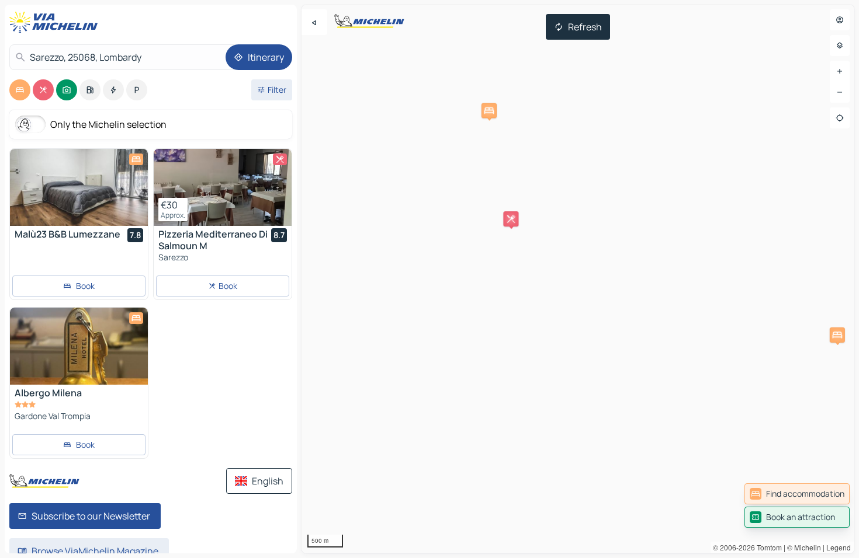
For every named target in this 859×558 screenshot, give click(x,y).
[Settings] (840, 45)
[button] (837, 335)
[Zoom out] (840, 92)
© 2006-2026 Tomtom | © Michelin (767, 547)
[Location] (840, 117)
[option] (19, 89)
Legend (838, 547)
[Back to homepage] (56, 22)
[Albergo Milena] (79, 346)
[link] (797, 493)
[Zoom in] (840, 71)
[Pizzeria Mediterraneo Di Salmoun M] (223, 187)
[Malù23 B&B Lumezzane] (79, 187)
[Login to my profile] (840, 19)
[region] (578, 279)
